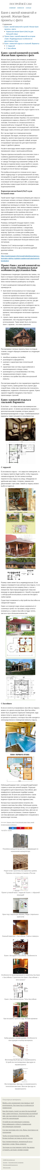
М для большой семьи (21, 822)
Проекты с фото (11, 822)
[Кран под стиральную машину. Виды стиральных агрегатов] (20, 912)
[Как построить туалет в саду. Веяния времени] (20, 1016)
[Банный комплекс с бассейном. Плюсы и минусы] (20, 934)
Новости (20, 7)
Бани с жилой (30, 822)
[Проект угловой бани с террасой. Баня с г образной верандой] (20, 890)
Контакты (5, 1162)
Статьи (28, 7)
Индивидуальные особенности (9, 824)
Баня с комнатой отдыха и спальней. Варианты (21, 43)
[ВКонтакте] (13, 828)
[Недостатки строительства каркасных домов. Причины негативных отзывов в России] (20, 868)
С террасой (10, 46)
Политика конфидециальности (10, 1165)
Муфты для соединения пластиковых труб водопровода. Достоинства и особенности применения (18, 1105)
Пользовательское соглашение (15, 1162)
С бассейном (11, 48)
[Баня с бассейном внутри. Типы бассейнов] (20, 997)
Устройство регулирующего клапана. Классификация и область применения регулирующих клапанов (16, 1124)
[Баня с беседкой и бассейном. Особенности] (20, 953)
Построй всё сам (20, 4)
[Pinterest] (20, 828)
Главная (12, 7)
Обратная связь (7, 1167)
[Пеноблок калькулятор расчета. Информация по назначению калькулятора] (20, 846)
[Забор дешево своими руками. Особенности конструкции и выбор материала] (20, 1035)
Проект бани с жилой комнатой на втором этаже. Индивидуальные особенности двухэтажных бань (19, 38)
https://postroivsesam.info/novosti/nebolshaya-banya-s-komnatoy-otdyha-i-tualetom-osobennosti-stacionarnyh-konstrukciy (20, 258)
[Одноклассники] (28, 828)
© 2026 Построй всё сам (9, 1160)
